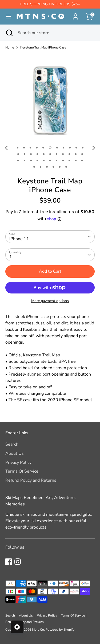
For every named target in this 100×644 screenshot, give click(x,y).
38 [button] (60, 167)
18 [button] (56, 154)
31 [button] (69, 160)
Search (11, 444)
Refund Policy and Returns (30, 480)
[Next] (93, 148)
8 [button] (63, 147)
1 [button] (17, 147)
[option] (50, 98)
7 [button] (57, 147)
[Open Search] (9, 32)
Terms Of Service (21, 471)
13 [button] (24, 154)
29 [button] (56, 160)
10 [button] (76, 147)
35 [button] (40, 167)
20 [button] (69, 154)
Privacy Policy (18, 462)
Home (9, 47)
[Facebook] (8, 561)
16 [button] (44, 154)
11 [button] (82, 147)
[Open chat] (17, 627)
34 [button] (34, 167)
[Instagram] (17, 561)
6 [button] (50, 147)
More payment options (50, 300)
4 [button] (37, 147)
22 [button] (82, 154)
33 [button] (82, 160)
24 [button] (24, 160)
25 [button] (31, 160)
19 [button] (63, 154)
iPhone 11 (19, 239)
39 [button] (66, 167)
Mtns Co (38, 629)
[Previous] (7, 148)
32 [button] (76, 160)
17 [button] (50, 154)
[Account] (75, 14)
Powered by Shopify (60, 629)
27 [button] (44, 160)
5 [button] (43, 147)
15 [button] (37, 154)
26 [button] (37, 160)
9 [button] (70, 147)
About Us (14, 453)
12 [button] (18, 154)
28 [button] (50, 160)
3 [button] (30, 147)
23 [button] (18, 160)
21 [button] (76, 154)
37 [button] (53, 167)
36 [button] (47, 167)
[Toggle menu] (6, 16)
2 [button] (24, 147)
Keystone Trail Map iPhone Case (43, 47)
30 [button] (63, 160)
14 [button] (31, 154)
